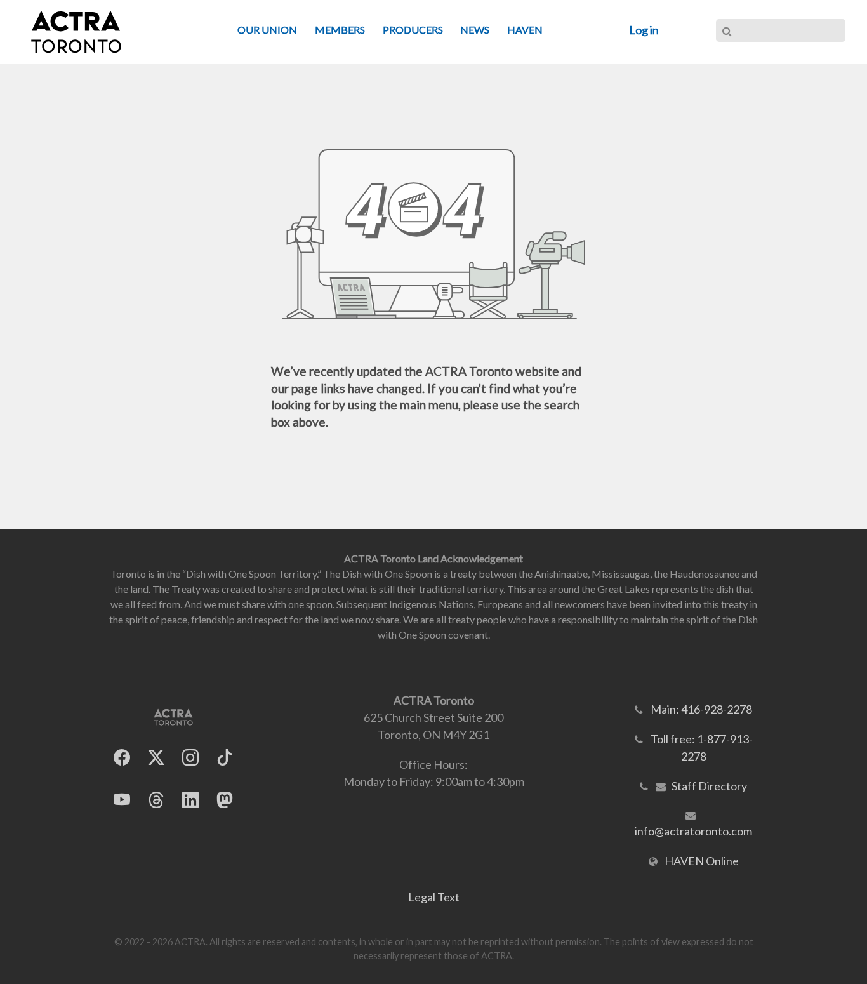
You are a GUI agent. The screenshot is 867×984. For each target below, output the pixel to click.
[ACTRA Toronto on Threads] (156, 800)
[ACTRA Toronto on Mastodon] (224, 800)
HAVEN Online (702, 861)
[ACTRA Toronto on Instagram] (190, 757)
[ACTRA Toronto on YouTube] (122, 800)
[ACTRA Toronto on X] (156, 757)
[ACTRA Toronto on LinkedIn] (190, 800)
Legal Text (434, 897)
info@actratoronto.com (693, 831)
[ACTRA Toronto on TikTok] (224, 757)
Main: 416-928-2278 (701, 709)
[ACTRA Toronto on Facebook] (122, 757)
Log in (644, 30)
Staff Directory (709, 786)
